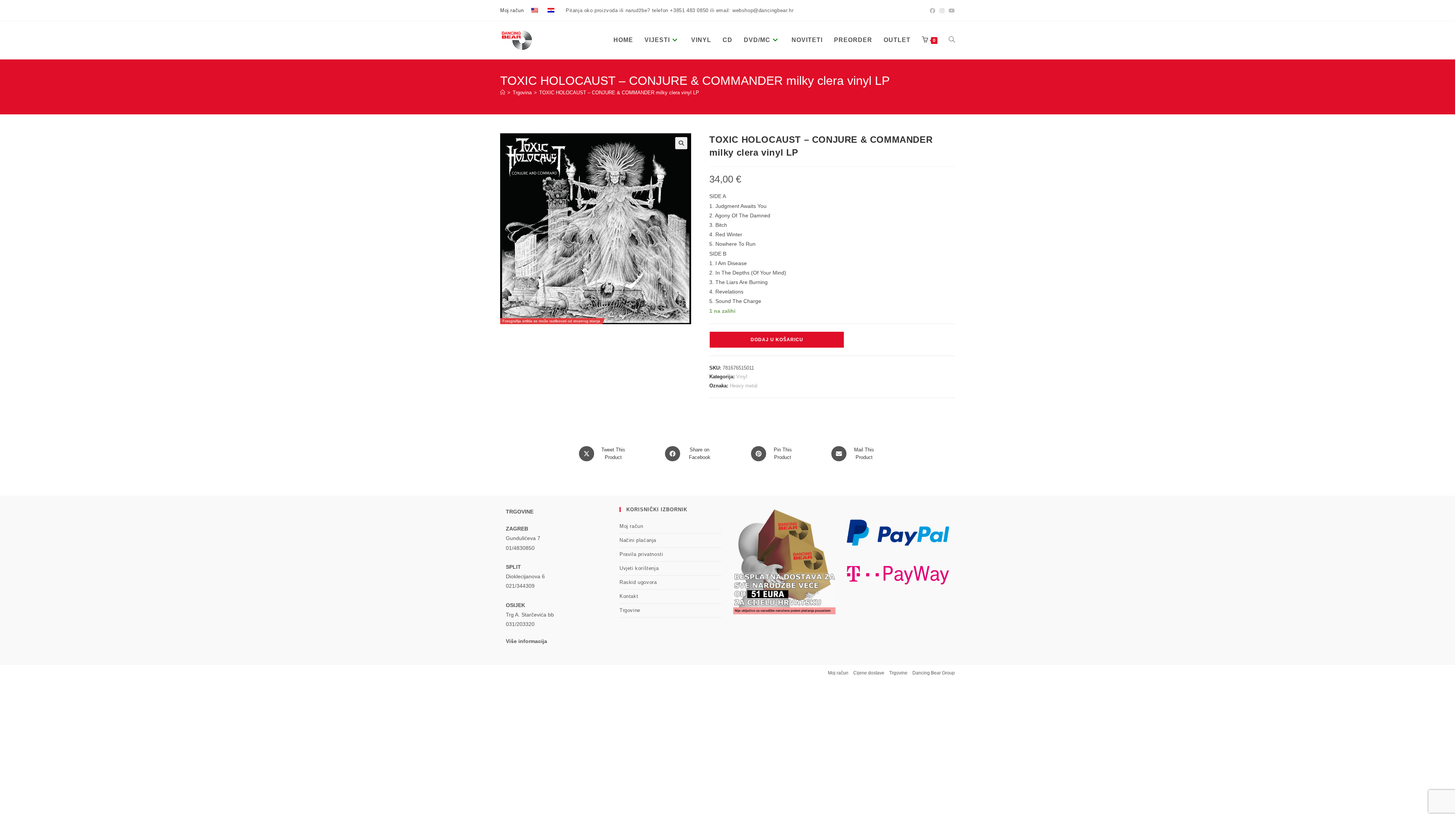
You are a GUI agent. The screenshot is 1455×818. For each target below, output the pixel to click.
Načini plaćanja (638, 540)
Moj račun (512, 10)
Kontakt (629, 596)
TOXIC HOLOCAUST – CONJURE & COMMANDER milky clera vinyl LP (619, 92)
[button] (681, 143)
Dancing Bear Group (933, 673)
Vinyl (741, 376)
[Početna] (502, 92)
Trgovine (630, 610)
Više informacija (526, 641)
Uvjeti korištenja (639, 568)
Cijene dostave (868, 673)
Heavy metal (743, 386)
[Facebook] (932, 10)
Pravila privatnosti (641, 554)
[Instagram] (942, 10)
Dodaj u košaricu (777, 339)
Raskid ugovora (638, 582)
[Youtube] (951, 10)
